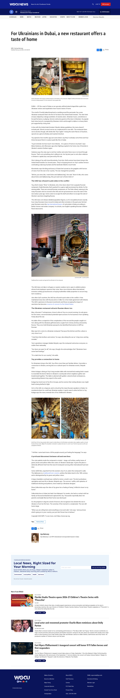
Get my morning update (98, 567)
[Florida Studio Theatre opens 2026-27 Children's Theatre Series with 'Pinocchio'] (22, 600)
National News (40, 521)
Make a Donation (48, 675)
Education (53, 17)
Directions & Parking (92, 679)
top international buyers (54, 204)
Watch (29, 17)
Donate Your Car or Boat (50, 690)
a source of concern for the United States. (60, 304)
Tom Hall (36, 603)
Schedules (12, 17)
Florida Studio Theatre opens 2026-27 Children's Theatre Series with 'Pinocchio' (66, 599)
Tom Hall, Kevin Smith (39, 628)
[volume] (16, 12)
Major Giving (47, 682)
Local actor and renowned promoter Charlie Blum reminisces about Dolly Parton (69, 624)
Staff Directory (69, 679)
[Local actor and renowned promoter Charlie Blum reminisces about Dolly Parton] (22, 626)
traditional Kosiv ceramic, (52, 473)
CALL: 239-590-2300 (71, 693)
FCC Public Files (70, 686)
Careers (68, 682)
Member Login (83, 17)
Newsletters (90, 686)
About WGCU (69, 675)
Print (107, 50)
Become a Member (49, 679)
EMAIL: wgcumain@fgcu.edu (94, 675)
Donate (106, 4)
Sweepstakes (47, 693)
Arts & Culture (38, 594)
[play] (11, 12)
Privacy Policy (69, 690)
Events (62, 17)
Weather (37, 17)
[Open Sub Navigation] (17, 17)
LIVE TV (98, 4)
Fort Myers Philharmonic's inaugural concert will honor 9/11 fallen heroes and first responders (71, 647)
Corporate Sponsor (49, 686)
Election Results (98, 17)
